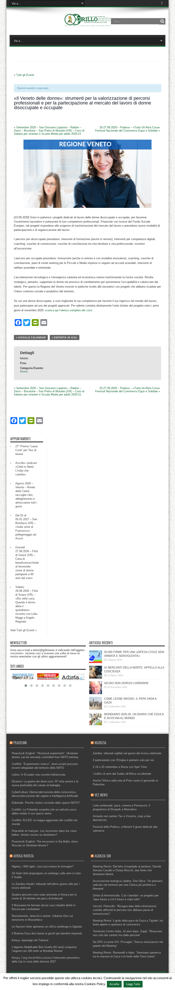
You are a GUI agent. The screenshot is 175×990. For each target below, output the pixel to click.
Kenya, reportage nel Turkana (30, 940)
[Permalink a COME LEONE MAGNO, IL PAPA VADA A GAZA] (95, 708)
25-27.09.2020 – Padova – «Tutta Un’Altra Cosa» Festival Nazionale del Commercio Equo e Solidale (127, 129)
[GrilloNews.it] (87, 24)
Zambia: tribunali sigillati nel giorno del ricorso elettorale (127, 753)
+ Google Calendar (31, 337)
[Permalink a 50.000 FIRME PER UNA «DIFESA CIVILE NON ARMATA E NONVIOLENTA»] (95, 662)
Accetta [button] (114, 984)
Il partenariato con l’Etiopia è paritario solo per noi (123, 760)
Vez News (101, 795)
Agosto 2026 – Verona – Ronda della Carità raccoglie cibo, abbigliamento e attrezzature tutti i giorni (26, 495)
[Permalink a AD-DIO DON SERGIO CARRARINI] (95, 693)
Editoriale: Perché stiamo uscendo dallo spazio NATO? (46, 802)
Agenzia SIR (103, 855)
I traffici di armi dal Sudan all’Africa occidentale (122, 773)
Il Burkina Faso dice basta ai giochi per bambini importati (47, 933)
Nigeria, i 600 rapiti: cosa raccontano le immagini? (42, 866)
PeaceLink (20, 742)
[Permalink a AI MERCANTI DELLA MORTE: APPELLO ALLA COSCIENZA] (95, 677)
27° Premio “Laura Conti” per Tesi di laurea (26, 450)
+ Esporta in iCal (64, 337)
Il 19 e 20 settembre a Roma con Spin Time (120, 767)
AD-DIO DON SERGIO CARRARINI (126, 683)
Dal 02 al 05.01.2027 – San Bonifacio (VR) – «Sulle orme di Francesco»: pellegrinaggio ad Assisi (26, 527)
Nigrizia (100, 742)
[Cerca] (162, 21)
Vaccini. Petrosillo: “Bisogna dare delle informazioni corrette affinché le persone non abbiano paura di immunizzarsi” (124, 910)
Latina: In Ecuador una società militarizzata (38, 774)
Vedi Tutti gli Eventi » (23, 630)
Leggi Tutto (133, 984)
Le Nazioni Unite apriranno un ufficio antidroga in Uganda (47, 926)
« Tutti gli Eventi (24, 75)
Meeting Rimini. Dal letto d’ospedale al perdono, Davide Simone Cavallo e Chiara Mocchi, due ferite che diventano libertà (127, 870)
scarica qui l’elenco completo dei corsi (68, 310)
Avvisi (24, 371)
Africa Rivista (23, 855)
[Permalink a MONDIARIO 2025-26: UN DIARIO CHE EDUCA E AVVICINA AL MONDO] (95, 724)
